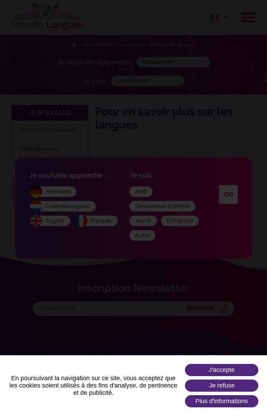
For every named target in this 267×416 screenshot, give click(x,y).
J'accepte (222, 369)
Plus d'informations (221, 401)
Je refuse (222, 385)
